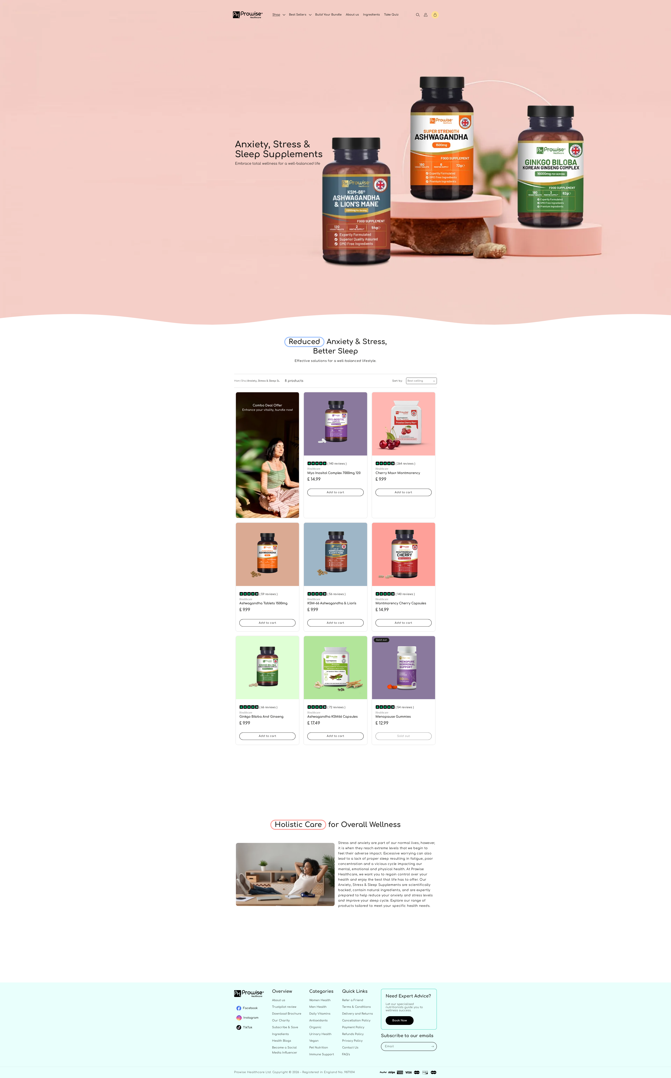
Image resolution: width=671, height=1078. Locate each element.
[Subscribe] (432, 1046)
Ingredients (280, 1034)
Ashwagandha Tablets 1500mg (263, 603)
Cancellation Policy (356, 1020)
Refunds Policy (353, 1034)
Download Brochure (286, 1013)
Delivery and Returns (357, 1013)
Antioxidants (318, 1020)
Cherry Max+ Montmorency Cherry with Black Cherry (398, 475)
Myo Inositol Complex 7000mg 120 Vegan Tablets (333, 475)
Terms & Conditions (356, 1006)
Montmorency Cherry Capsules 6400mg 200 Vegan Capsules (401, 605)
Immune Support (321, 1054)
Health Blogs (281, 1040)
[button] (278, 14)
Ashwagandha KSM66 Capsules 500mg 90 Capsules (332, 719)
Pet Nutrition (318, 1047)
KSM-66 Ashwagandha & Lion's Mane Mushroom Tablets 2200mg (334, 605)
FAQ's (346, 1054)
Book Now (399, 1020)
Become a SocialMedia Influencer (284, 1050)
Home (238, 381)
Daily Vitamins (319, 1013)
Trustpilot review (284, 1006)
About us (278, 1000)
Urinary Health (320, 1034)
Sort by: (397, 381)
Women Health (320, 1000)
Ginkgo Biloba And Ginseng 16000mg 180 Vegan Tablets (261, 719)
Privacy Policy (352, 1040)
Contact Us (350, 1047)
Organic (315, 1027)
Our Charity (281, 1020)
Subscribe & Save (285, 1027)
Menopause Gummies (393, 716)
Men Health (318, 1006)
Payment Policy (353, 1027)
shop (244, 381)
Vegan (314, 1040)
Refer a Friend (352, 1000)
